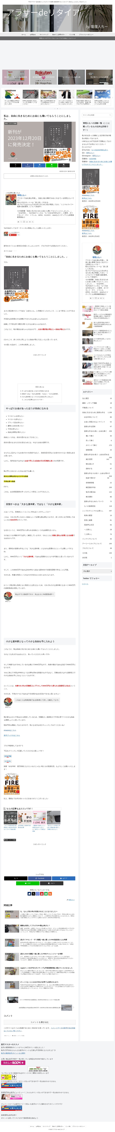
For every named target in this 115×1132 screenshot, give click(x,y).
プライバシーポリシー (78, 1126)
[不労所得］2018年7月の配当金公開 (24, 826)
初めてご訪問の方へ (58, 1126)
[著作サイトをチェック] (18, 222)
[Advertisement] (57, 54)
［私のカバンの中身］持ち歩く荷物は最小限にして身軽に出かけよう (53, 827)
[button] (64, 165)
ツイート (85, 584)
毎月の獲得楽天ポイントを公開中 (13, 1053)
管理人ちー (21, 195)
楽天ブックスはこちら (12, 735)
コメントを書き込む (40, 1022)
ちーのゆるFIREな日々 (99, 150)
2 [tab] (57, 109)
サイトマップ (46, 1126)
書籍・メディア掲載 (10, 840)
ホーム (32, 1126)
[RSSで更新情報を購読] (33, 222)
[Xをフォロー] (21, 222)
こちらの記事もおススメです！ (34, 399)
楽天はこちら (87, 198)
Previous (2, 98)
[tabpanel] (12, 97)
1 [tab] (55, 109)
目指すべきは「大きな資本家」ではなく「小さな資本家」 (40, 394)
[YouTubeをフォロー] (27, 222)
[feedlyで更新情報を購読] (30, 222)
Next (112, 98)
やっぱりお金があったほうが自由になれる (35, 391)
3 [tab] (60, 109)
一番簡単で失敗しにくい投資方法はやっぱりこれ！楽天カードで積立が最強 (39, 828)
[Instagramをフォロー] (24, 222)
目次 (37, 387)
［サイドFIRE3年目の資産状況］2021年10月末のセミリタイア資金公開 (10, 827)
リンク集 (67, 1126)
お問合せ (38, 1126)
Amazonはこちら (10, 730)
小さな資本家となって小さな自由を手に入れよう (37, 397)
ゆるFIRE (92, 159)
